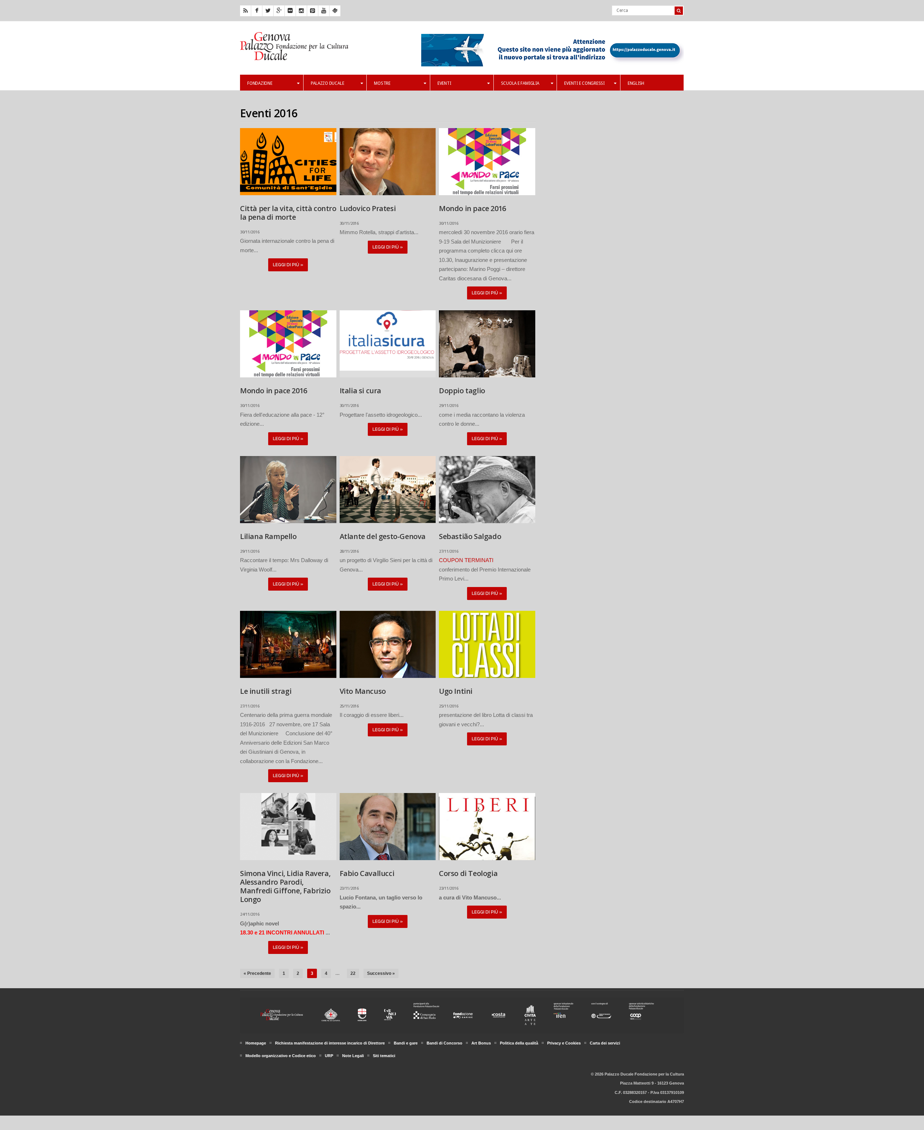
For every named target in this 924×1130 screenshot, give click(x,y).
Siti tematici (384, 1056)
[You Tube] (323, 10)
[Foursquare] (335, 10)
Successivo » (381, 973)
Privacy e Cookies (564, 1043)
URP (329, 1056)
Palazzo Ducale (327, 83)
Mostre (382, 83)
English (636, 83)
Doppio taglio (462, 390)
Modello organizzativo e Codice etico (280, 1056)
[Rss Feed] (245, 10)
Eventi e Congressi (584, 83)
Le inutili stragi (265, 691)
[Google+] (279, 10)
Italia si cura (360, 390)
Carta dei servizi (605, 1043)
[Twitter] (267, 10)
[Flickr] (290, 10)
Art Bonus (481, 1043)
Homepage (255, 1043)
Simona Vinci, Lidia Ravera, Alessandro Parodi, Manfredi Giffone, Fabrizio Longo (285, 886)
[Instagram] (301, 10)
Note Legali (353, 1056)
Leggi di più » (288, 264)
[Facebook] (256, 10)
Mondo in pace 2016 (472, 208)
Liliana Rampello (268, 536)
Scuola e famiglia (520, 83)
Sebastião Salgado (470, 536)
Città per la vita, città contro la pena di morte (288, 212)
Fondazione (260, 83)
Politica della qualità (519, 1043)
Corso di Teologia (468, 873)
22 (353, 973)
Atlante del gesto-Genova (383, 536)
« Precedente (257, 973)
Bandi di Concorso (444, 1043)
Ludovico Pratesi (368, 208)
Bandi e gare (406, 1043)
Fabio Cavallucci (367, 873)
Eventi (444, 83)
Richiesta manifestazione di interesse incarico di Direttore (330, 1043)
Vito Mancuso (363, 691)
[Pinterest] (312, 10)
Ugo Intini (455, 691)
